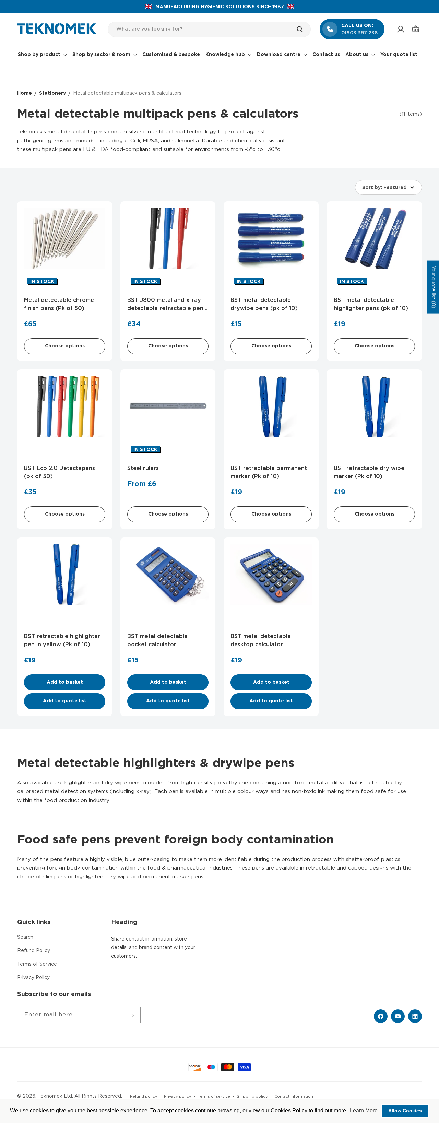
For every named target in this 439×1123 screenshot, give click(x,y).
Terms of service (214, 1096)
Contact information (293, 1096)
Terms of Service (37, 964)
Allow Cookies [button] (405, 1110)
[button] (415, 29)
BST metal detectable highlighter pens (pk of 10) (371, 304)
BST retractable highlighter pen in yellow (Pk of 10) (62, 640)
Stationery (52, 93)
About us (356, 54)
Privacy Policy (33, 978)
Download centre (278, 54)
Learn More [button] (364, 1110)
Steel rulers (143, 468)
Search (25, 937)
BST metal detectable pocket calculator (157, 640)
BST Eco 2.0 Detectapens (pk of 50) (59, 472)
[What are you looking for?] (303, 29)
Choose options (65, 346)
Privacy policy (177, 1096)
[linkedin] (415, 1016)
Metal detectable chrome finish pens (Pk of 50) (59, 304)
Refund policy (143, 1096)
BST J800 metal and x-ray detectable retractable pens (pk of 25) (166, 305)
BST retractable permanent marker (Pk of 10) (268, 472)
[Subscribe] (132, 1015)
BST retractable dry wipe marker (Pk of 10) (369, 472)
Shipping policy (252, 1096)
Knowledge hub (225, 54)
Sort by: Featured (384, 188)
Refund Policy (33, 951)
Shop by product (39, 54)
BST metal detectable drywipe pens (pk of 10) (264, 304)
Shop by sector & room (101, 54)
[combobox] (209, 29)
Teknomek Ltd (55, 1096)
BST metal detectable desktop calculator (260, 640)
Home (24, 93)
